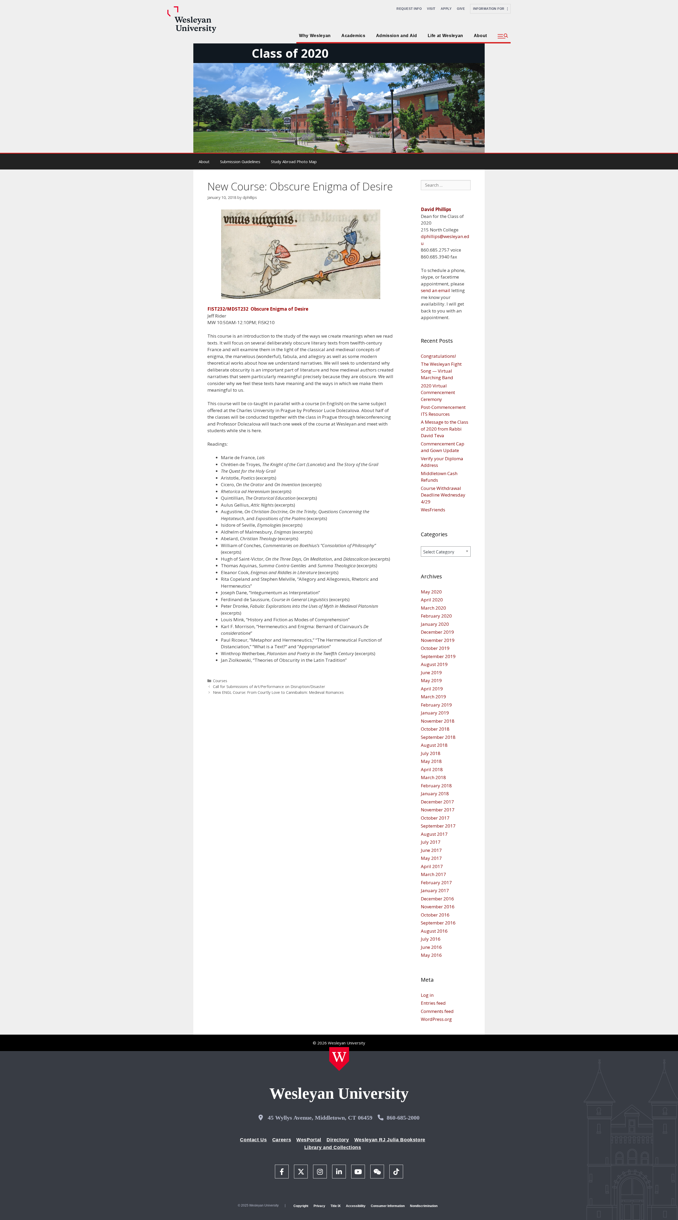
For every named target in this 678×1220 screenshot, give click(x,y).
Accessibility (355, 1206)
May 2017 (431, 858)
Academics (353, 35)
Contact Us (253, 1139)
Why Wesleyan (315, 35)
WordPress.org (436, 1019)
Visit (431, 9)
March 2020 (433, 608)
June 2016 (431, 947)
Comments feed (437, 1011)
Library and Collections (332, 1147)
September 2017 (438, 826)
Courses (220, 680)
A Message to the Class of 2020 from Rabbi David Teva (444, 429)
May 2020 (431, 592)
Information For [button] (490, 9)
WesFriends (433, 510)
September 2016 (438, 923)
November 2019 (437, 640)
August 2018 (434, 745)
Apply (446, 9)
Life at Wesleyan (445, 35)
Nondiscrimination (424, 1206)
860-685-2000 (403, 1117)
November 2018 (437, 721)
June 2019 (431, 672)
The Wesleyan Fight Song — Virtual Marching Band (441, 371)
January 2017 (435, 890)
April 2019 (432, 689)
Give (461, 9)
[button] (503, 36)
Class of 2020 (290, 53)
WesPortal (308, 1139)
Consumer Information (388, 1206)
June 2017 (431, 850)
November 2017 (437, 810)
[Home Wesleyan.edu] (339, 1059)
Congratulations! (438, 356)
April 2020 (432, 600)
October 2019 (435, 648)
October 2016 (435, 915)
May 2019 (431, 680)
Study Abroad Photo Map (294, 161)
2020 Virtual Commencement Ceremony (438, 392)
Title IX (336, 1206)
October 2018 (435, 729)
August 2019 (434, 664)
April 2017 (432, 866)
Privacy (319, 1206)
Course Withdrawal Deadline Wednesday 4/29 (443, 495)
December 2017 (437, 802)
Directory (338, 1139)
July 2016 (430, 939)
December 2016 (437, 899)
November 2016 (437, 907)
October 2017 (435, 818)
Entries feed (433, 1003)
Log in (427, 995)
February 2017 (436, 882)
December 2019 (437, 632)
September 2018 (438, 737)
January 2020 (435, 624)
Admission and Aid (396, 35)
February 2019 (436, 705)
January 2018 (435, 793)
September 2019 (438, 656)
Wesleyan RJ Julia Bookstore (389, 1139)
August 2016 (434, 931)
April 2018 (432, 769)
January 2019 (435, 713)
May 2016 (431, 955)
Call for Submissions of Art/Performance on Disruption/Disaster (269, 686)
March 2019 (433, 697)
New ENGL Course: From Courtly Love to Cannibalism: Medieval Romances (278, 692)
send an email (435, 290)
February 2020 (436, 616)
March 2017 (433, 874)
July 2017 (430, 842)
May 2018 (431, 761)
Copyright (300, 1206)
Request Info (409, 9)
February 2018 (436, 786)
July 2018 (430, 753)
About (480, 35)
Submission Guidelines (240, 161)
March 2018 (433, 777)
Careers (281, 1139)
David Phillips (436, 209)
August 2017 (434, 834)
